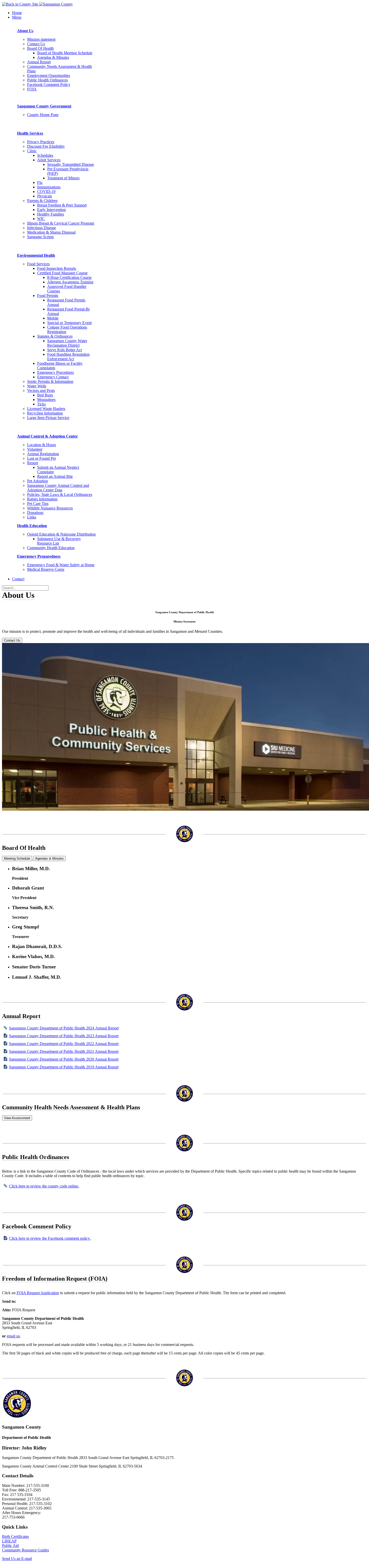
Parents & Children (42, 200)
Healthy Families (50, 214)
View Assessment (17, 1118)
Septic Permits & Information (50, 381)
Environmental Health (36, 255)
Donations (35, 512)
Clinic (32, 151)
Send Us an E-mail (17, 1558)
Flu (39, 182)
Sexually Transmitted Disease (70, 164)
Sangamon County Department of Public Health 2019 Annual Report (63, 1067)
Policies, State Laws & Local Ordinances (59, 494)
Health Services (30, 133)
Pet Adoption (37, 481)
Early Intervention (51, 209)
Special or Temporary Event (69, 323)
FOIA (32, 89)
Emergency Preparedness (38, 556)
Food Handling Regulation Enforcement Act (68, 356)
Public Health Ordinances (47, 80)
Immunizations (48, 187)
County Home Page (42, 115)
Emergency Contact (53, 377)
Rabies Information (42, 499)
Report (32, 463)
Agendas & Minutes (53, 57)
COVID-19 (46, 191)
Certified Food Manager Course (62, 273)
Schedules (45, 155)
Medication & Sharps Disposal (51, 232)
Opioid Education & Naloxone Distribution (61, 534)
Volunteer (34, 449)
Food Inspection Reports (56, 268)
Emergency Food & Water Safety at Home (60, 565)
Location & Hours (41, 445)
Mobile (52, 318)
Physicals (44, 196)
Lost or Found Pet (41, 458)
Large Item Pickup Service (48, 417)
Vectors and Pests (41, 390)
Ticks (41, 404)
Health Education (32, 526)
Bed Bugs (45, 395)
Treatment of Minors (63, 178)
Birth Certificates (15, 1536)
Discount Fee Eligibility (46, 146)
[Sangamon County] (20, 4)
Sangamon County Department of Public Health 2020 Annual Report (63, 1059)
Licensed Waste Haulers (46, 408)
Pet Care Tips (37, 503)
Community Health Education (51, 548)
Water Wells (36, 386)
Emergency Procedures (55, 372)
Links (31, 517)
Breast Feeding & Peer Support (62, 205)
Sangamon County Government (44, 106)
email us (13, 1336)
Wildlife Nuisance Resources (50, 508)
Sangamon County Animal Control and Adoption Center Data (58, 487)
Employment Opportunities (48, 75)
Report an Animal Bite (55, 476)
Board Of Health (40, 48)
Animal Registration (43, 454)
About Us (25, 31)
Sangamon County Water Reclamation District (67, 343)
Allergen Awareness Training (70, 282)
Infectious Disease (41, 228)
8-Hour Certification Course (69, 277)
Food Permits (47, 295)
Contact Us (36, 44)
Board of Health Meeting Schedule (64, 53)
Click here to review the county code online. (44, 1186)
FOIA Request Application (38, 1293)
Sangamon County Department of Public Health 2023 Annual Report (63, 1036)
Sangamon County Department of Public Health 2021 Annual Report (63, 1051)
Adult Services (48, 160)
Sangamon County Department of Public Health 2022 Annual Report (63, 1043)
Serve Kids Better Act (64, 350)
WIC (41, 219)
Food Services (38, 264)
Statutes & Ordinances (55, 336)
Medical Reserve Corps (45, 569)
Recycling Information (45, 413)
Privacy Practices (40, 142)
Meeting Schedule (17, 858)
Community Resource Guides (25, 1550)
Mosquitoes (46, 399)
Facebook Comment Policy (48, 84)
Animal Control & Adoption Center (47, 436)
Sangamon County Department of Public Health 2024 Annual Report (64, 1028)
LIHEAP (9, 1541)
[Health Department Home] (56, 4)
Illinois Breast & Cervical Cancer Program (60, 223)
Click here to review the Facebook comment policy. (50, 1238)
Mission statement (41, 39)
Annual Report (39, 62)
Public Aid (10, 1545)
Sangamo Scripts (40, 237)
